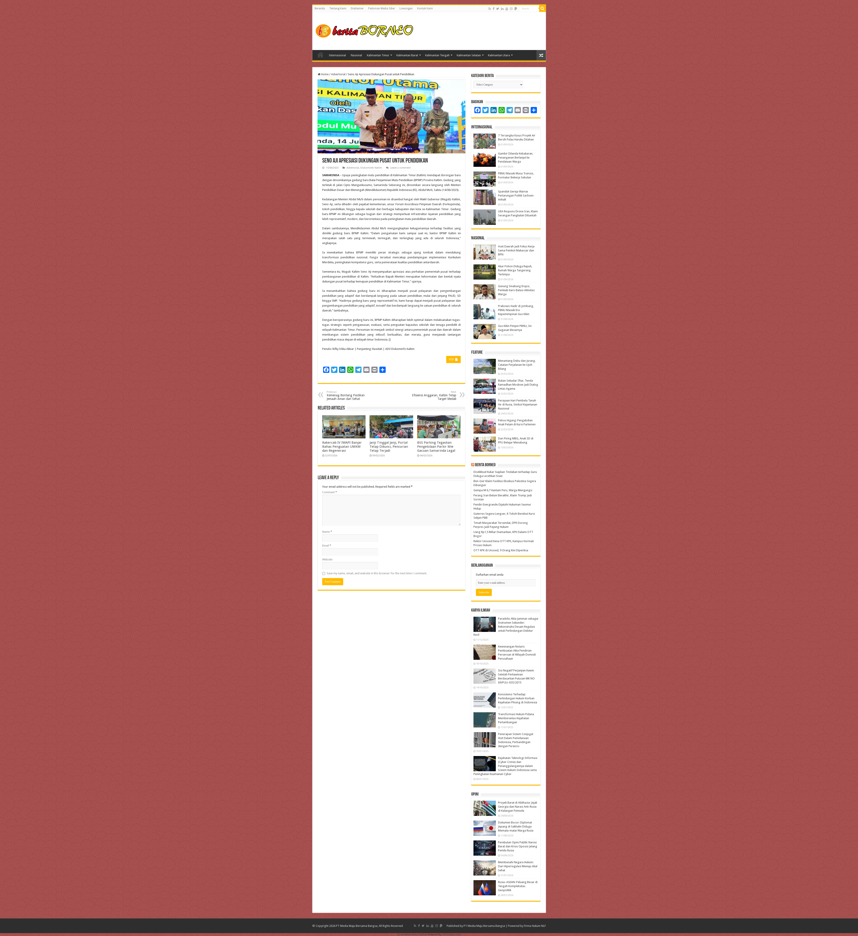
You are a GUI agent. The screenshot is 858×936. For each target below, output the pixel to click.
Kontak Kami (425, 8)
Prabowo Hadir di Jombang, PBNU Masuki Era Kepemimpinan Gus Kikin (516, 310)
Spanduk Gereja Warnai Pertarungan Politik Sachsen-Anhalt (516, 195)
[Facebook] (493, 8)
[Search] (542, 8)
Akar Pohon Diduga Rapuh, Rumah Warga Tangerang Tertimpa (515, 270)
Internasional (337, 55)
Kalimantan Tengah (437, 55)
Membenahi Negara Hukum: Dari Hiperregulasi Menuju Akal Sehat (517, 866)
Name (327, 531)
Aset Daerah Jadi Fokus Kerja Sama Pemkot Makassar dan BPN (516, 250)
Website (327, 559)
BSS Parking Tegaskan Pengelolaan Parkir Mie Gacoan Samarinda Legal (436, 447)
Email (326, 545)
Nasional (356, 55)
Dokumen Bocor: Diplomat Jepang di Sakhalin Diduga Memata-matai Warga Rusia (515, 826)
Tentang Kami (337, 8)
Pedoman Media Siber (381, 8)
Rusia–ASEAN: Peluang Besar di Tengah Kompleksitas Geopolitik (518, 886)
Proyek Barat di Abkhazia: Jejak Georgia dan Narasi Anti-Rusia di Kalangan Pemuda (517, 806)
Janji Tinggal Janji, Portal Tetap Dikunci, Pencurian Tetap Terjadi (389, 447)
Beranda (320, 8)
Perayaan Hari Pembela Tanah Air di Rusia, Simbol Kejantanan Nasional (517, 404)
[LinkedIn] (502, 8)
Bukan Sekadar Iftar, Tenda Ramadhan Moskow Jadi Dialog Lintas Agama (518, 384)
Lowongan (406, 8)
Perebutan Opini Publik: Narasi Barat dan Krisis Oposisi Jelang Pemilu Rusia (517, 846)
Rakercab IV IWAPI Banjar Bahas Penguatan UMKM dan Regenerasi (342, 447)
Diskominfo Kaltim (371, 167)
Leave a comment (400, 167)
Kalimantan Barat (407, 55)
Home (320, 54)
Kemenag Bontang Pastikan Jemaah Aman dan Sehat (346, 396)
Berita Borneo (485, 465)
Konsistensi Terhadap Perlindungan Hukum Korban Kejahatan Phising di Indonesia (517, 698)
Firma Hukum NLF (535, 926)
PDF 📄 (453, 359)
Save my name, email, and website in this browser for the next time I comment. (377, 573)
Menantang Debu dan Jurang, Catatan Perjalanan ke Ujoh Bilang (517, 364)
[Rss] (489, 8)
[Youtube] (507, 8)
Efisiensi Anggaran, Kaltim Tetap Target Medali (434, 396)
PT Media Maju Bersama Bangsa (484, 926)
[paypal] (515, 8)
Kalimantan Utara (499, 55)
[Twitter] (498, 8)
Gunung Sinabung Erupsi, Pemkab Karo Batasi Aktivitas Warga (516, 290)
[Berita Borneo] (366, 30)
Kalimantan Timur (378, 55)
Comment (329, 492)
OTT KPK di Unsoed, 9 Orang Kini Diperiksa (500, 550)
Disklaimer (357, 8)
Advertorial (338, 74)
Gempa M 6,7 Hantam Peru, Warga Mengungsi (502, 490)
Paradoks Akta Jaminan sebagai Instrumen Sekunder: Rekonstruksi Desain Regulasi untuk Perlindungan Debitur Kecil (505, 626)
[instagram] (511, 8)
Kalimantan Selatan (469, 55)
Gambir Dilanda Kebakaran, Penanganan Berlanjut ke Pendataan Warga (515, 157)
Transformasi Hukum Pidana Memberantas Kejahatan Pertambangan (516, 718)
